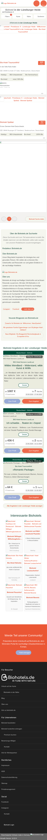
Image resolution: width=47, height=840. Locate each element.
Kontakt (6, 747)
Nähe (28, 16)
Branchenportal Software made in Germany (15, 835)
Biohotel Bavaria (32, 597)
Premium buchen (10, 735)
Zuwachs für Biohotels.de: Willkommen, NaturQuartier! (23, 323)
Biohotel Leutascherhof (32, 569)
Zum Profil (12, 401)
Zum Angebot (33, 401)
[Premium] (42, 517)
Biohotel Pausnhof (14, 592)
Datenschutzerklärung (9, 777)
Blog (3, 698)
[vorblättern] (40, 42)
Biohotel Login (8, 825)
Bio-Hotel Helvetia (14, 563)
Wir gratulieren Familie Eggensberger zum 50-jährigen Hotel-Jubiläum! (23, 329)
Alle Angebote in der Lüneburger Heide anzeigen (24, 506)
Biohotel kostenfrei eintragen (11, 729)
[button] (3, 219)
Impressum (5, 765)
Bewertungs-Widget (8, 741)
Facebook (16, 309)
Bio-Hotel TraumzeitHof (9, 63)
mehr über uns (29, 309)
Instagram (6, 309)
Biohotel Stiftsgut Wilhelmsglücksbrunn (14, 538)
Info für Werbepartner (9, 753)
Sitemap (4, 783)
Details (24, 385)
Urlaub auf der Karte (8, 686)
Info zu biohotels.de (8, 710)
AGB (3, 771)
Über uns (4, 704)
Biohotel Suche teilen (36, 219)
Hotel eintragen (24, 653)
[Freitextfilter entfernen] (36, 3)
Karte (18, 16)
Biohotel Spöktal (7, 122)
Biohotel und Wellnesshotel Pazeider (32, 532)
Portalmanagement (8, 789)
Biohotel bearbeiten (8, 723)
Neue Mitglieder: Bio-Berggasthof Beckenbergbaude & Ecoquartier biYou (23, 335)
